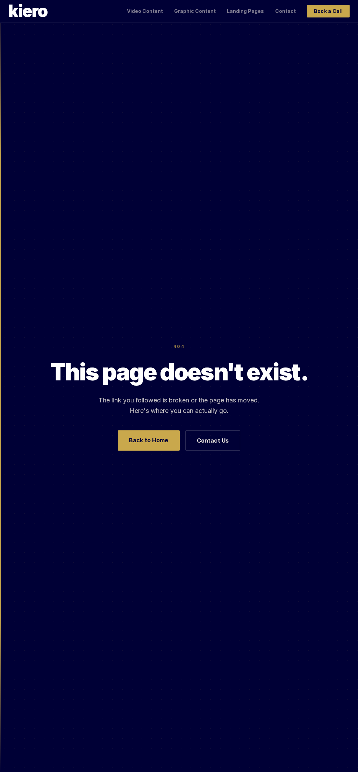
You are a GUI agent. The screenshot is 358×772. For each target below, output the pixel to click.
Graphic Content (195, 11)
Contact (285, 11)
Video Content (145, 11)
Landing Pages (245, 11)
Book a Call (328, 11)
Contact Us (213, 440)
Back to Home (149, 440)
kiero (28, 11)
